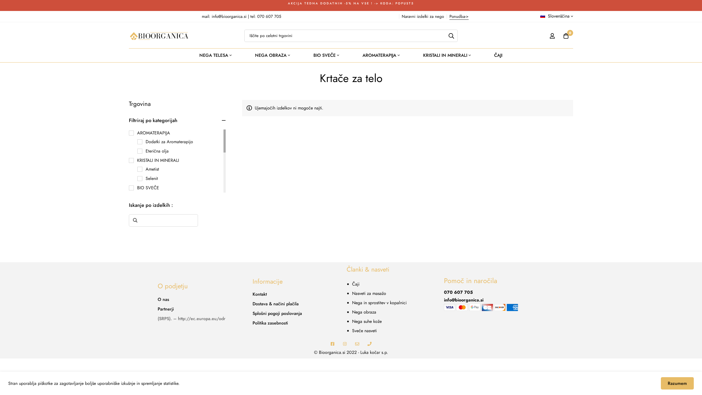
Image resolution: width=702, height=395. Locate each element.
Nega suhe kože (367, 321)
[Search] (451, 36)
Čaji (356, 284)
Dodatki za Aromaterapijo (169, 142)
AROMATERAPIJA (153, 133)
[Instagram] (345, 344)
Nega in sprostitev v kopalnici (379, 303)
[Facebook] (332, 344)
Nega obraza (364, 312)
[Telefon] (369, 344)
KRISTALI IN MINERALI (158, 160)
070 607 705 (458, 292)
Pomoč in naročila (470, 281)
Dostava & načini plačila (276, 304)
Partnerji (166, 309)
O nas (163, 299)
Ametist (152, 169)
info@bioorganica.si (463, 300)
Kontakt (260, 294)
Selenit (152, 178)
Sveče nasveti (364, 331)
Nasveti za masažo (369, 293)
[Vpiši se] (552, 36)
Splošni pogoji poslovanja (277, 313)
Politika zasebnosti (270, 323)
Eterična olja (157, 151)
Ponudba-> (459, 16)
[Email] (357, 344)
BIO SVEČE (148, 188)
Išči (135, 220)
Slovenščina (559, 16)
